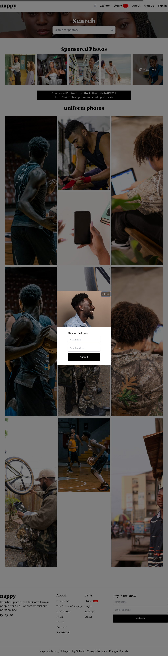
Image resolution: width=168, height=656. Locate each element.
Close (105, 294)
